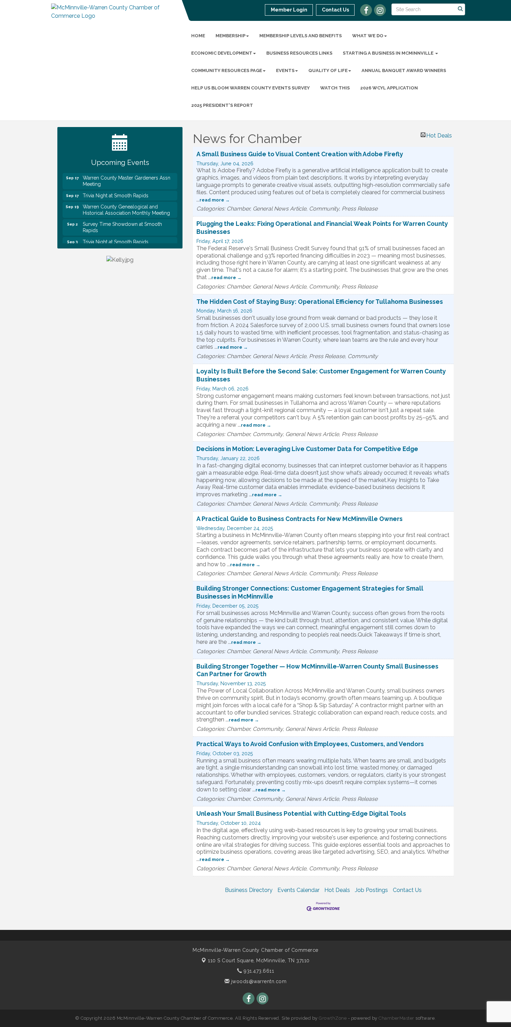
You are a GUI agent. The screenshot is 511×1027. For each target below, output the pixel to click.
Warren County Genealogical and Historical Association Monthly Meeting (126, 202)
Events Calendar (298, 890)
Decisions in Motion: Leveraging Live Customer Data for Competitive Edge (307, 448)
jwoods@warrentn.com (257, 981)
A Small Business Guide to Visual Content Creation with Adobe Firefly (299, 154)
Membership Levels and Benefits (300, 35)
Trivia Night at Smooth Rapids (115, 187)
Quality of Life (328, 70)
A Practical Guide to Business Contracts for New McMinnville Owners (299, 518)
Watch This (335, 87)
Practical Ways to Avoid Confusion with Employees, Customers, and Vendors (310, 744)
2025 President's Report (222, 105)
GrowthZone (333, 1018)
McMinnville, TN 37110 (259, 960)
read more (212, 200)
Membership (230, 35)
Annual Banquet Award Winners (404, 70)
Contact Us (407, 890)
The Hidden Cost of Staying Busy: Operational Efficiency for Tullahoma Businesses (319, 301)
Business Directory (249, 890)
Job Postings (371, 890)
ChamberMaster (396, 1018)
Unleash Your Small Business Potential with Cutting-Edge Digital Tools (301, 813)
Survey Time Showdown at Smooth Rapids (122, 219)
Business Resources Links (299, 53)
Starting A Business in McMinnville (389, 53)
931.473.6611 (258, 971)
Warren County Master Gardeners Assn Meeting (126, 173)
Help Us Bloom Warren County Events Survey (250, 87)
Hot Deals (439, 134)
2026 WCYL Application (389, 87)
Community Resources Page (226, 70)
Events (285, 70)
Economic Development (221, 53)
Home (198, 35)
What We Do (367, 35)
